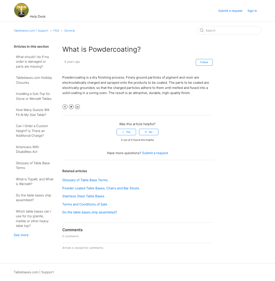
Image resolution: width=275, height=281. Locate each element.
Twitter (71, 106)
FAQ (56, 30)
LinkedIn (77, 106)
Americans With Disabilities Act (27, 149)
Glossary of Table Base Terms (33, 165)
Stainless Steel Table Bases (83, 196)
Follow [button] (204, 62)
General (69, 30)
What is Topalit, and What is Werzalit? (34, 181)
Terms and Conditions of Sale (84, 204)
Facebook (65, 106)
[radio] (126, 132)
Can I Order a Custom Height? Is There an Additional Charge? (32, 131)
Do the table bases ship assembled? (33, 197)
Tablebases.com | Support (31, 30)
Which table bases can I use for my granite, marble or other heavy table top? (33, 218)
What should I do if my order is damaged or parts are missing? (32, 61)
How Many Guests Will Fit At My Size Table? (32, 112)
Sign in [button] (252, 10)
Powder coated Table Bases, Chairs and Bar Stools (100, 188)
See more (21, 235)
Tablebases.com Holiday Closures (34, 80)
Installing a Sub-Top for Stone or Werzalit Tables (34, 96)
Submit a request (230, 10)
